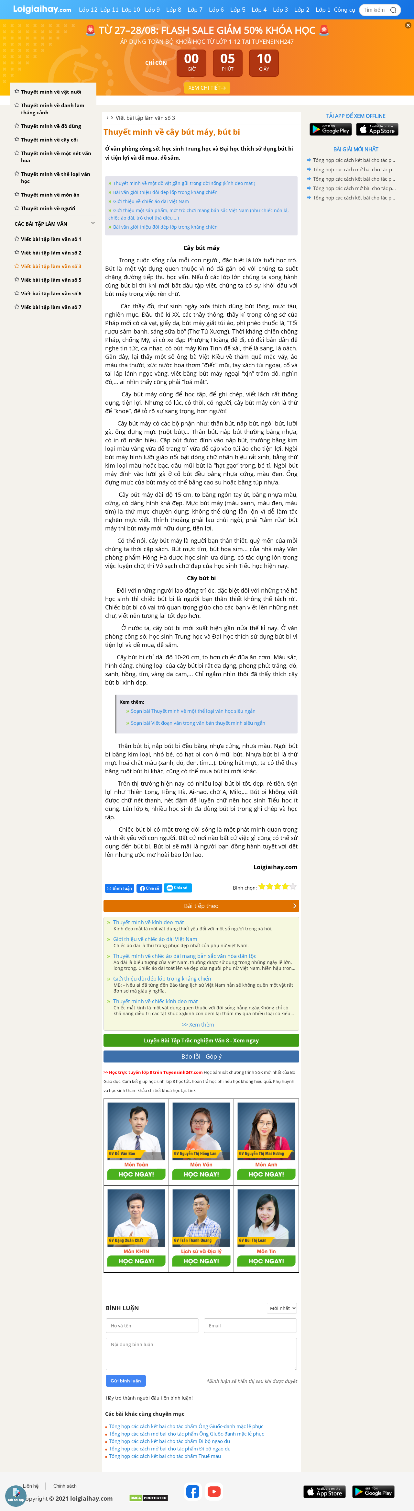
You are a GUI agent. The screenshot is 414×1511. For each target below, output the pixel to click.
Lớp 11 (109, 10)
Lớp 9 (152, 10)
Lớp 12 (88, 10)
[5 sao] (293, 886)
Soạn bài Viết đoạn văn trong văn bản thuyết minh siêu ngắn (198, 723)
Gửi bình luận (126, 1380)
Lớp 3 (280, 10)
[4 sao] (285, 886)
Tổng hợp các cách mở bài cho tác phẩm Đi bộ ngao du (170, 1448)
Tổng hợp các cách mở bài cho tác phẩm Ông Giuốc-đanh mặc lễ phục (186, 1433)
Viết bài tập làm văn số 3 (145, 117)
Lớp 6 (216, 10)
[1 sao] (262, 886)
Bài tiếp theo (201, 906)
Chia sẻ (152, 888)
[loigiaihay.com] (42, 12)
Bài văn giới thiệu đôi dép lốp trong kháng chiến (165, 192)
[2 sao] (270, 886)
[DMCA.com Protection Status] (148, 1500)
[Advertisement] (355, 305)
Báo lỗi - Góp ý (201, 1056)
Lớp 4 (259, 10)
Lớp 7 (195, 10)
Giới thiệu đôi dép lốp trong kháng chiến (161, 978)
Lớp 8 (173, 10)
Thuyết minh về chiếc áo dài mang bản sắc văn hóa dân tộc (184, 956)
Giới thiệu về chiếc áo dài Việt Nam (151, 201)
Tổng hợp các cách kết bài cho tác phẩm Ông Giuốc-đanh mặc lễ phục (186, 1426)
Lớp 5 (237, 10)
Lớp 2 (302, 10)
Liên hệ (31, 1486)
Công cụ (344, 10)
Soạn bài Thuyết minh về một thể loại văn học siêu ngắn (193, 711)
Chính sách (65, 1486)
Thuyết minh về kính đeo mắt (148, 922)
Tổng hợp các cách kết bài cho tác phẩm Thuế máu (165, 1456)
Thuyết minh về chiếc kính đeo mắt (155, 1001)
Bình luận (122, 888)
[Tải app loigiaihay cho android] (330, 129)
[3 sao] (277, 886)
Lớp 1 (323, 10)
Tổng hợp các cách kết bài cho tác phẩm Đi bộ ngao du (169, 1441)
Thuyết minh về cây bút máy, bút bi (172, 131)
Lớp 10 (131, 10)
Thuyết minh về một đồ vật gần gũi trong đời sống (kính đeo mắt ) (184, 183)
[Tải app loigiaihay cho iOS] (376, 129)
